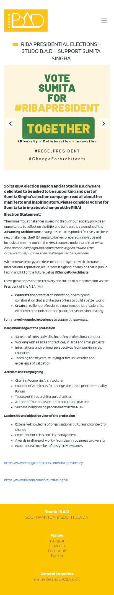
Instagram (57, 541)
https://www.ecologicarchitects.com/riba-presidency (43, 463)
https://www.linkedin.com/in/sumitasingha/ (36, 480)
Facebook (57, 551)
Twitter (57, 556)
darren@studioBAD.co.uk (57, 579)
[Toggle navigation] (104, 20)
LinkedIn (57, 546)
